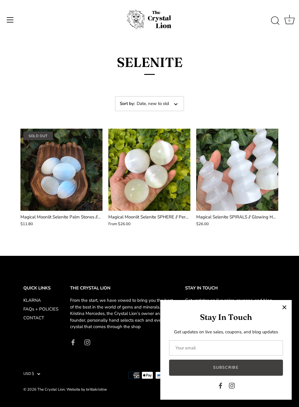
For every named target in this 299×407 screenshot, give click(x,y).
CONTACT (33, 318)
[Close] (284, 307)
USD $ (28, 374)
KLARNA (32, 300)
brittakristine (96, 389)
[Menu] (10, 19)
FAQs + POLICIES (40, 309)
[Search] (275, 20)
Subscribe (226, 367)
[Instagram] (232, 385)
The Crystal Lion (51, 389)
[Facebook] (220, 385)
